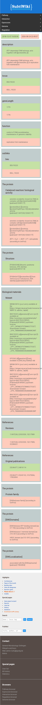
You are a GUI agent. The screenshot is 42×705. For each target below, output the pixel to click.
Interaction (6, 19)
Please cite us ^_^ (9, 591)
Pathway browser (8, 689)
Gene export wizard (10, 601)
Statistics (7, 609)
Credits (6, 594)
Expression (6, 23)
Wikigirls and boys (9, 648)
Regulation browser (9, 697)
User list (6, 605)
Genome (5, 26)
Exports (6, 603)
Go (25, 619)
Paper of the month (10, 583)
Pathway (5, 15)
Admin (4, 653)
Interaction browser (9, 694)
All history (6, 671)
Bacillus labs (8, 585)
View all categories (10, 587)
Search (30, 619)
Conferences (8, 581)
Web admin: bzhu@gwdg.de (12, 651)
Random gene (8, 589)
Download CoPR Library (11, 612)
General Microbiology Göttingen (14, 646)
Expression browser (9, 692)
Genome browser (8, 700)
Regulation (6, 30)
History (6, 607)
